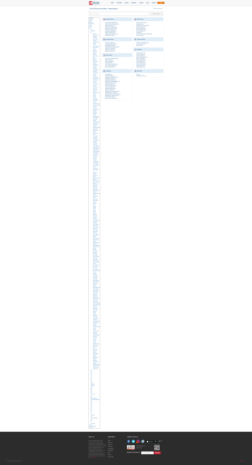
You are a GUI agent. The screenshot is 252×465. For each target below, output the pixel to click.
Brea (94, 57)
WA (91, 419)
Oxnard (94, 211)
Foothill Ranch (96, 103)
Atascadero (95, 47)
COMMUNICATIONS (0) (110, 78)
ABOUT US (91, 437)
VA (91, 416)
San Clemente (96, 256)
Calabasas (95, 65)
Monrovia (95, 183)
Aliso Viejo (95, 39)
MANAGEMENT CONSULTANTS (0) (112, 94)
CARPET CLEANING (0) (110, 48)
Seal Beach (95, 295)
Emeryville (95, 100)
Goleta (94, 115)
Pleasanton (95, 231)
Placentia (95, 228)
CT (91, 371)
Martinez (95, 179)
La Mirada (95, 143)
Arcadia (94, 43)
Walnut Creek (96, 343)
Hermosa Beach (96, 127)
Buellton (95, 60)
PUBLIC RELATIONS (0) (110, 96)
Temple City (95, 318)
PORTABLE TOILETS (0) (110, 49)
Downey (94, 91)
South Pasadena (96, 304)
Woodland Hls (96, 366)
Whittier (94, 359)
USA (90, 28)
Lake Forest (95, 154)
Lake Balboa (95, 152)
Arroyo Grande (96, 46)
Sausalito (95, 294)
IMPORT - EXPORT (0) (109, 89)
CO (91, 370)
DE (91, 374)
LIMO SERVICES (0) (140, 54)
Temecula (95, 316)
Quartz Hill (95, 235)
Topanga (95, 323)
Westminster (96, 357)
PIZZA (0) (138, 74)
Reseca (94, 248)
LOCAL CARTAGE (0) (140, 44)
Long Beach (95, 161)
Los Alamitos (96, 162)
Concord (95, 81)
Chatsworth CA (96, 78)
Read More (94, 457)
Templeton (95, 319)
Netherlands (91, 23)
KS (91, 380)
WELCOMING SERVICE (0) (142, 57)
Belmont (95, 50)
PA (91, 408)
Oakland (94, 203)
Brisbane (95, 58)
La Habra (95, 141)
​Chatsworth (95, 368)
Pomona (95, 232)
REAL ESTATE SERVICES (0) (111, 98)
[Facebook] (129, 441)
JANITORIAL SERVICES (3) (111, 44)
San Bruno (95, 253)
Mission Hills (96, 180)
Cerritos (94, 75)
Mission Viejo (96, 182)
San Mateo (95, 274)
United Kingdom (92, 426)
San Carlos (95, 255)
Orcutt (94, 208)
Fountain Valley (96, 105)
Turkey (90, 26)
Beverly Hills (95, 56)
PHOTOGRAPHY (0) (140, 61)
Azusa (94, 49)
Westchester (95, 353)
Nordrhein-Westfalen (95, 399)
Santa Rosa (95, 293)
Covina (94, 85)
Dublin (94, 96)
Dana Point (95, 89)
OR (91, 406)
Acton (94, 33)
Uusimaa (92, 415)
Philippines (91, 18)
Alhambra (95, 37)
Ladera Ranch (96, 145)
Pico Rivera (95, 225)
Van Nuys (95, 336)
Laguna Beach (96, 148)
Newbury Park (96, 190)
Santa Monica (96, 290)
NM (91, 396)
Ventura (94, 340)
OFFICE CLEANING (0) (110, 42)
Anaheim (95, 40)
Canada (90, 424)
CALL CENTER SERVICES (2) (111, 64)
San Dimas (95, 259)
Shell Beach (95, 297)
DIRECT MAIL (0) (108, 60)
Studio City (95, 308)
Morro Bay (95, 189)
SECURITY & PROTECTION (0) (142, 25)
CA (91, 32)
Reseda (94, 249)
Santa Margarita (96, 287)
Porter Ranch (96, 234)
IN (91, 378)
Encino (94, 102)
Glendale (95, 112)
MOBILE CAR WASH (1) (110, 51)
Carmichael (95, 72)
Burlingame (95, 64)
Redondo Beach (96, 245)
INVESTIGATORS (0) (140, 28)
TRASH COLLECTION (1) (141, 22)
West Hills (95, 346)
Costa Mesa (95, 84)
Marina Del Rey (96, 178)
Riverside (95, 252)
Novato (94, 201)
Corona (94, 82)
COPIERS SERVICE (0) (141, 27)
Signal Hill (95, 300)
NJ (91, 395)
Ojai (94, 204)
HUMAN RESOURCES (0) (110, 88)
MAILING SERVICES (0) (141, 29)
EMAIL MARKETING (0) (110, 67)
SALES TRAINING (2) (109, 61)
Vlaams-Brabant (94, 417)
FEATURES (110, 446)
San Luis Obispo (96, 270)
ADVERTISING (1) (109, 62)
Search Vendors (156, 13)
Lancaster (95, 155)
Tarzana (94, 314)
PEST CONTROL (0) (140, 31)
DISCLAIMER (110, 456)
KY (91, 381)
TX (91, 412)
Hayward (95, 126)
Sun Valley (95, 309)
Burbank (94, 63)
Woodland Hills (96, 364)
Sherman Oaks (96, 298)
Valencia (95, 332)
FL (91, 375)
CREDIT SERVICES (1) (110, 25)
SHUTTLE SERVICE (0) (141, 64)
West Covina (95, 345)
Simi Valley (95, 301)
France (90, 25)
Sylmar (94, 312)
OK (91, 405)
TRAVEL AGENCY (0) (140, 53)
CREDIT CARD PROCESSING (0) (112, 24)
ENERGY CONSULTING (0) (110, 82)
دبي (91, 422)
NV (91, 401)
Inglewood (95, 133)
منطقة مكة (93, 423)
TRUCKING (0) (139, 45)
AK (91, 29)
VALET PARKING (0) (140, 55)
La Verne (95, 144)
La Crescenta (96, 140)
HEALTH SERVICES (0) (110, 87)
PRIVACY (110, 454)
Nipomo (94, 194)
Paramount (95, 221)
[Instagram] (138, 441)
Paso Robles (95, 224)
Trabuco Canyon (96, 326)
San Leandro (95, 269)
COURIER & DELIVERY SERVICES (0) (144, 34)
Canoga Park (96, 70)
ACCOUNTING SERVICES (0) (111, 22)
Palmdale (95, 217)
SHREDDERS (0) (139, 24)
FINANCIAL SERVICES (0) (110, 85)
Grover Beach (96, 117)
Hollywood (95, 129)
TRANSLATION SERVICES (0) (111, 34)
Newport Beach (96, 193)
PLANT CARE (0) (140, 35)
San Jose (95, 267)
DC (91, 373)
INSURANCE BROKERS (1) (110, 31)
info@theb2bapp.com (140, 445)
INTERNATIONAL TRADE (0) (111, 92)
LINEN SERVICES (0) (140, 67)
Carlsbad (95, 71)
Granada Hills (96, 116)
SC (91, 409)
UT (91, 413)
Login (160, 2)
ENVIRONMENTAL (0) (110, 84)
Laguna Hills (95, 150)
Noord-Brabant (94, 398)
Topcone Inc (242, 461)
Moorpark (95, 187)
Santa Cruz (95, 283)
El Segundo (95, 99)
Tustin (94, 329)
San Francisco (96, 265)
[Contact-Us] (143, 441)
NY (91, 402)
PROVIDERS (110, 450)
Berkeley (95, 54)
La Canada (95, 136)
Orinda (94, 210)
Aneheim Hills (96, 42)
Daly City (95, 88)
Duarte (94, 95)
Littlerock (95, 158)
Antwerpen (93, 30)
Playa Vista (95, 230)
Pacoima (95, 215)
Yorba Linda (95, 367)
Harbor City (95, 123)
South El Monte (96, 302)
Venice (94, 339)
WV (91, 420)
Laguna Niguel (96, 151)
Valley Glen (95, 333)
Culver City (95, 86)
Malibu (94, 173)
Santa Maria (95, 288)
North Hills (95, 196)
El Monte (95, 98)
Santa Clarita (96, 281)
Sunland (94, 311)
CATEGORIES (110, 448)
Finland (90, 21)
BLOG (109, 452)
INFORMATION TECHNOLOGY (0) (112, 91)
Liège (92, 382)
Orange (94, 207)
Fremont (95, 106)
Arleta (94, 44)
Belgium (91, 22)
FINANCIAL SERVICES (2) (110, 29)
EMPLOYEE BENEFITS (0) (110, 80)
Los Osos (95, 172)
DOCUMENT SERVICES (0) (111, 27)
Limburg (92, 384)
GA (91, 377)
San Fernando (96, 260)
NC (91, 392)
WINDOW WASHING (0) (110, 45)
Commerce (95, 79)
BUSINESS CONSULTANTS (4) (111, 77)
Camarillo (95, 68)
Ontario (94, 206)
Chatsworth (95, 77)
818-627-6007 (139, 448)
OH (91, 403)
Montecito (95, 186)
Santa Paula (95, 291)
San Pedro (95, 276)
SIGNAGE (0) (139, 32)
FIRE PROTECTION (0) (110, 35)
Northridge (95, 200)
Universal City (96, 330)
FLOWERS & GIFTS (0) (141, 75)
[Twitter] (134, 441)
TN (91, 410)
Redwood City (96, 246)
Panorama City (96, 220)
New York (93, 394)
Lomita (94, 159)
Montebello (95, 185)
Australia (91, 19)
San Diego (95, 258)
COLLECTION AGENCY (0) (110, 65)
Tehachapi (95, 315)
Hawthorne (95, 124)
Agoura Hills (95, 35)
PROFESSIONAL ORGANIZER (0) (112, 47)
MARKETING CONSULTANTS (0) (112, 95)
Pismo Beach (96, 227)
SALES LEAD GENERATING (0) (111, 58)
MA (91, 387)
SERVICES (110, 444)
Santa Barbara (96, 280)
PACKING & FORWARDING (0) (142, 42)
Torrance (95, 325)
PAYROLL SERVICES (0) (110, 32)
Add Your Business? (158, 8)
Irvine (94, 134)
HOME (109, 440)
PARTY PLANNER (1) (140, 58)
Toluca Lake (95, 322)
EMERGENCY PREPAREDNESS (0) (112, 81)
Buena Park (95, 61)
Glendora (95, 113)
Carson (94, 74)
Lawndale (95, 157)
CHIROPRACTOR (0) (140, 65)
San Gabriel (95, 266)
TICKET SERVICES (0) (141, 62)
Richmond (95, 251)
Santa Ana (95, 279)
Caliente (95, 67)
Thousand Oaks (96, 321)
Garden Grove (96, 109)
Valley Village (96, 335)
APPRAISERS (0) (108, 74)
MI (91, 389)
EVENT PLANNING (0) (141, 60)
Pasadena (95, 222)
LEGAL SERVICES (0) (109, 75)
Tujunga (94, 328)
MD (91, 388)
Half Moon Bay (96, 122)
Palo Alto (95, 218)
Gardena (95, 110)
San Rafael (95, 277)
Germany (91, 427)
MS (91, 391)
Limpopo (92, 385)
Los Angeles (95, 164)
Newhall (94, 192)
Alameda (95, 36)
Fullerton (95, 107)
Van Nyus (95, 338)
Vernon (94, 342)
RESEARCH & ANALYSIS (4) (111, 28)
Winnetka (95, 360)
